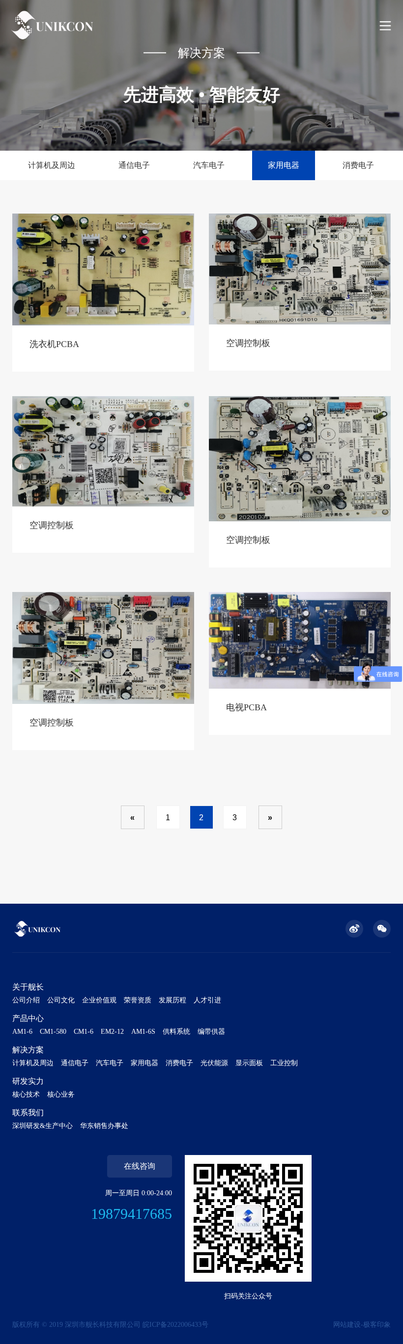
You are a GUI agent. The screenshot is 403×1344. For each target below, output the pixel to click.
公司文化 (61, 1000)
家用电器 (283, 165)
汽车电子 (209, 165)
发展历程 (172, 1000)
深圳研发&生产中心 (42, 1125)
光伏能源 (214, 1063)
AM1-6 (22, 1031)
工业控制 (284, 1063)
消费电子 (358, 165)
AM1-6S (143, 1031)
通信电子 (134, 165)
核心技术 (26, 1094)
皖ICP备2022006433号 (175, 1324)
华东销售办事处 (104, 1125)
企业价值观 (99, 1000)
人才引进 (207, 1000)
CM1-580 (53, 1031)
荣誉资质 (137, 1000)
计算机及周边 (51, 165)
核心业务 (61, 1094)
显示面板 (249, 1063)
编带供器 (211, 1031)
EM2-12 (112, 1031)
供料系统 (176, 1031)
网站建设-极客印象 (362, 1324)
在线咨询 (139, 1166)
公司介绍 (26, 1000)
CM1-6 (83, 1031)
